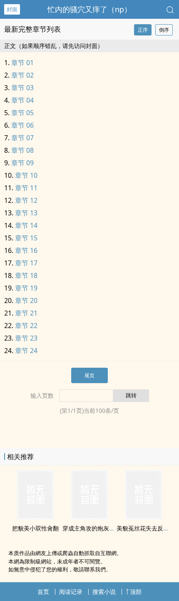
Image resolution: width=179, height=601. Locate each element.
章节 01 (22, 62)
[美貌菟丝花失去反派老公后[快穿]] (143, 517)
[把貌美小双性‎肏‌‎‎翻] (35, 517)
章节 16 (26, 250)
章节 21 (26, 313)
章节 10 (26, 175)
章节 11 (26, 187)
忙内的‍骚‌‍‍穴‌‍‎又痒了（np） (89, 9)
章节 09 (22, 162)
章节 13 (26, 212)
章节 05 (22, 112)
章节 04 (22, 100)
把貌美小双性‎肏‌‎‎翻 (35, 528)
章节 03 (22, 87)
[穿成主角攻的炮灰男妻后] (89, 517)
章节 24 (26, 350)
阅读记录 (70, 592)
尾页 (89, 375)
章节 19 (26, 288)
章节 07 (22, 137)
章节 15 (26, 237)
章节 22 (26, 325)
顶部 (136, 592)
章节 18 (26, 275)
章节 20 (26, 300)
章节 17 (26, 263)
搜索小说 (104, 592)
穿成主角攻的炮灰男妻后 (94, 528)
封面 (12, 9)
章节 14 (26, 225)
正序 (143, 29)
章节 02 (22, 75)
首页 (43, 592)
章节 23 (26, 338)
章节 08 (22, 150)
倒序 (164, 29)
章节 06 (22, 125)
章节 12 (26, 200)
